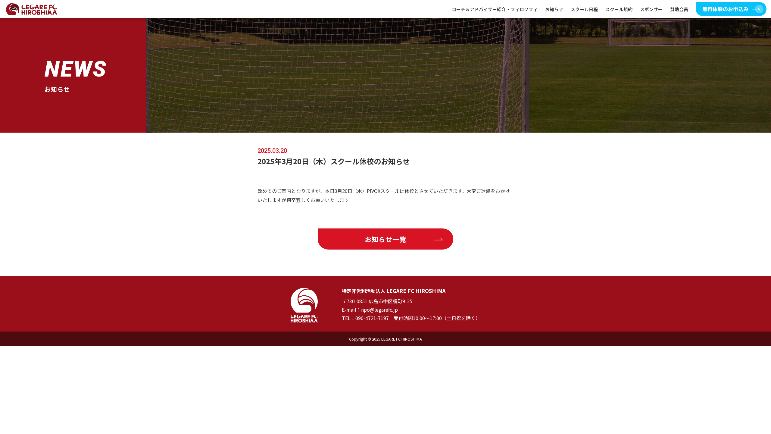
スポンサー (651, 9)
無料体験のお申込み (725, 9)
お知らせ (554, 9)
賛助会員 (679, 9)
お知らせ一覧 (386, 239)
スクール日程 (584, 9)
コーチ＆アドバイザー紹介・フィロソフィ (495, 9)
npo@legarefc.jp (379, 309)
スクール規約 (618, 9)
